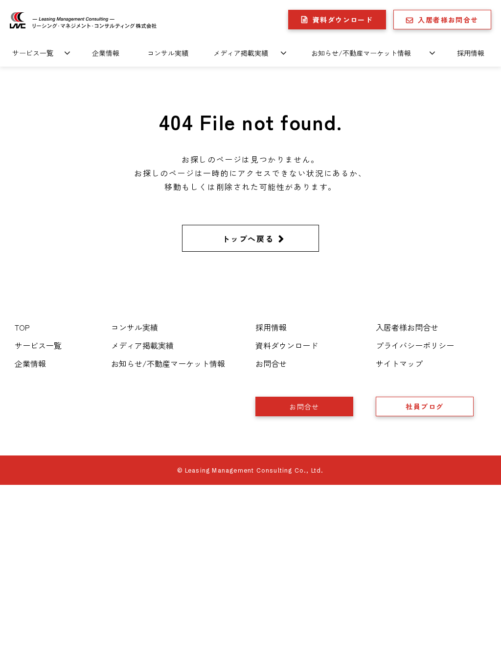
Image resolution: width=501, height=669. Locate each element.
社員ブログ (424, 406)
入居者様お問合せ (448, 19)
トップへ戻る (248, 238)
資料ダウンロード (343, 19)
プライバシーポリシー (415, 345)
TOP (22, 327)
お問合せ (271, 363)
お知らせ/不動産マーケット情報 (361, 53)
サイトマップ (399, 363)
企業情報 (105, 53)
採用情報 (470, 53)
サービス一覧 (32, 53)
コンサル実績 (167, 53)
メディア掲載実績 (240, 53)
